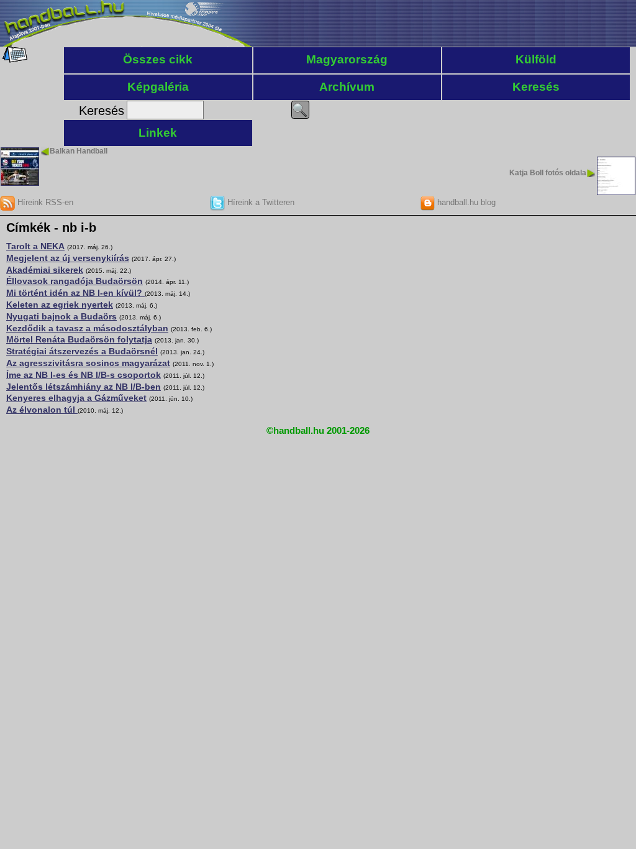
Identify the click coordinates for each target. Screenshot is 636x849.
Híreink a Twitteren (259, 202)
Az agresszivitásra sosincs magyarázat (88, 363)
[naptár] (14, 60)
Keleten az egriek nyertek (59, 305)
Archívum (347, 86)
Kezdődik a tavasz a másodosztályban (87, 328)
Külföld (536, 59)
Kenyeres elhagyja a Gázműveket (76, 398)
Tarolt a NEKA (35, 246)
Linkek (158, 132)
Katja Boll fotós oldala (547, 172)
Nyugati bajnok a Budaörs (61, 316)
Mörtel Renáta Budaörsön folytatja (79, 339)
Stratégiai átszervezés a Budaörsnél (82, 351)
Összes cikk (158, 59)
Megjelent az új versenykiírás (67, 258)
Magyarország (347, 59)
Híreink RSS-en (44, 202)
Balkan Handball (78, 151)
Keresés (536, 86)
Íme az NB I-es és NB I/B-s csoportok (83, 375)
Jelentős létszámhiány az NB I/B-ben (83, 387)
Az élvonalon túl (42, 410)
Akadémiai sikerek (44, 270)
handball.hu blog (465, 202)
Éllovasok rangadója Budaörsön (74, 281)
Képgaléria (158, 86)
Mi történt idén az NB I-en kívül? (75, 293)
